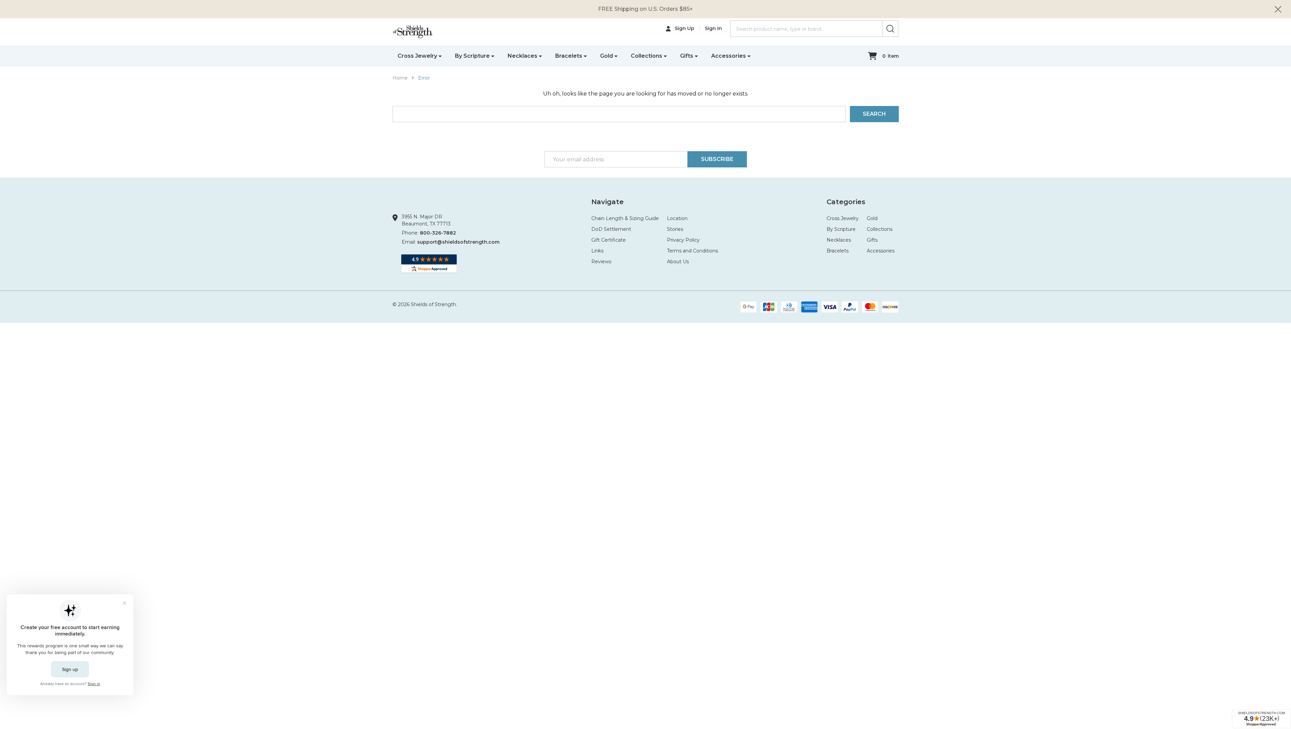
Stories (675, 229)
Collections (646, 56)
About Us (678, 262)
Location (677, 218)
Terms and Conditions (692, 251)
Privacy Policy (683, 240)
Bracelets (568, 56)
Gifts (686, 56)
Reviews (601, 262)
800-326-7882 (438, 233)
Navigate (607, 202)
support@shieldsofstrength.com (458, 242)
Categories (846, 202)
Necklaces (522, 56)
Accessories (728, 56)
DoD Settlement (611, 229)
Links (597, 251)
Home (400, 78)
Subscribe (717, 159)
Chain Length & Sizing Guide (625, 218)
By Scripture (472, 56)
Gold (606, 56)
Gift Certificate (608, 240)
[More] (440, 56)
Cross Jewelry (417, 56)
